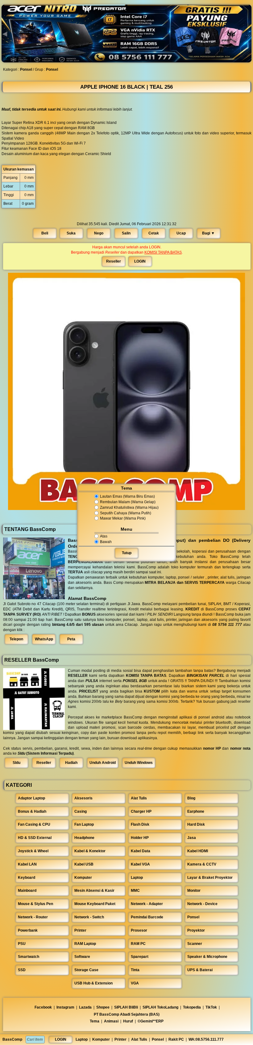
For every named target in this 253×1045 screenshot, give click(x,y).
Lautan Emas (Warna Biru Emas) (127, 496)
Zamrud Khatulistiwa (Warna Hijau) (129, 507)
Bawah (106, 542)
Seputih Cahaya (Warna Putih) (125, 513)
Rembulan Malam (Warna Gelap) (128, 502)
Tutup (126, 553)
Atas (103, 536)
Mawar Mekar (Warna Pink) (123, 518)
